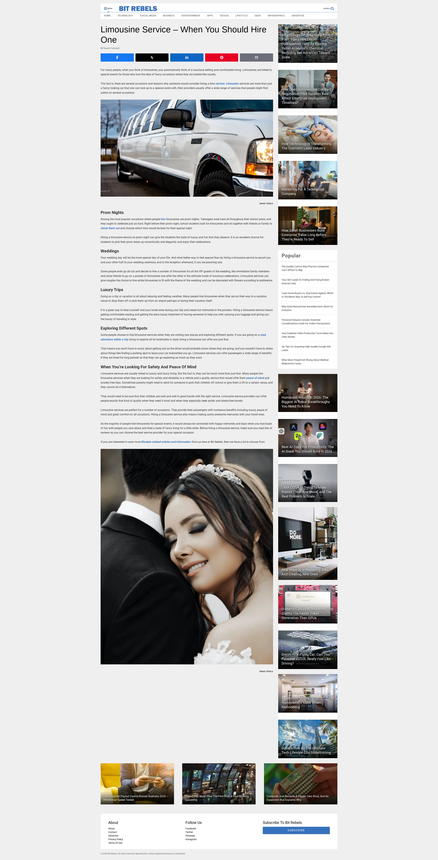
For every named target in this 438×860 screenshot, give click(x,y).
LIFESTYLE (241, 15)
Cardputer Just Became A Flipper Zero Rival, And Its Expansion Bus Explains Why (297, 798)
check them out (110, 228)
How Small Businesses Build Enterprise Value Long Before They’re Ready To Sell (304, 234)
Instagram (191, 839)
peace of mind (255, 378)
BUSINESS (169, 15)
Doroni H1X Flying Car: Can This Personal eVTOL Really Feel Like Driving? (306, 658)
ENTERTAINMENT (190, 15)
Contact (112, 832)
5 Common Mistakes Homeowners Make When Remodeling (301, 702)
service (220, 83)
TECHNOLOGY (125, 15)
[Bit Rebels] (136, 9)
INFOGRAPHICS (276, 15)
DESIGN (224, 15)
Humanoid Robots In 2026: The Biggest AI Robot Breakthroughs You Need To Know (306, 401)
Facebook (190, 828)
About (111, 828)
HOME (107, 15)
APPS (210, 15)
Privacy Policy (115, 839)
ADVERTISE (298, 15)
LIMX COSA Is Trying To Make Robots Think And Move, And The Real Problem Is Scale (307, 491)
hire (163, 219)
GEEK (258, 15)
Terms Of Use (115, 843)
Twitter (189, 832)
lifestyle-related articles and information (166, 441)
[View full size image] (187, 148)
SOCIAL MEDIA (148, 15)
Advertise (113, 835)
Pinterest (190, 835)
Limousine (232, 83)
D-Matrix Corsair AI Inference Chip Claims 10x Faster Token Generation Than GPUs (307, 613)
